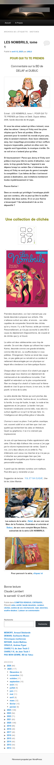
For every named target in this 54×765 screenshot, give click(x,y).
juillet (12, 687)
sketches (44, 607)
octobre (13, 678)
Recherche (8, 619)
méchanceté (28, 607)
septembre (15, 681)
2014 (9, 741)
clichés (7, 607)
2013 (9, 744)
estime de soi (16, 607)
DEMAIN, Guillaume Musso (16, 635)
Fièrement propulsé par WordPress (27, 759)
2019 (9, 725)
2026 (9, 665)
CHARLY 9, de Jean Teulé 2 (16, 648)
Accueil (8, 22)
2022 (9, 716)
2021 (9, 719)
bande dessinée (29, 605)
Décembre (14, 672)
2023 (9, 713)
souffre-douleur (10, 610)
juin (11, 690)
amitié (19, 605)
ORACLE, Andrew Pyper (15, 645)
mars (12, 700)
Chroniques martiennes (15, 638)
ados (13, 605)
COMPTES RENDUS (22, 602)
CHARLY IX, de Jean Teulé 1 (17, 651)
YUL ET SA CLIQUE (34, 478)
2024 (9, 709)
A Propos (19, 22)
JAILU (29, 51)
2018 (9, 728)
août (12, 684)
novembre (14, 675)
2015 (9, 738)
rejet (37, 607)
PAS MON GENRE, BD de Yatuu (18, 654)
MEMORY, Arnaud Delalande (17, 632)
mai (11, 694)
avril (12, 697)
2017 (9, 732)
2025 (9, 668)
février (13, 703)
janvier (13, 706)
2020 (9, 722)
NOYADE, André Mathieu (15, 641)
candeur (40, 605)
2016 (9, 735)
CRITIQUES (37, 602)
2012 (9, 747)
